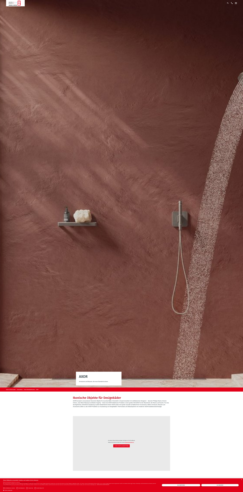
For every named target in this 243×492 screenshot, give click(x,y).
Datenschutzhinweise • (24, 482)
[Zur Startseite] (15, 3)
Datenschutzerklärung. (129, 442)
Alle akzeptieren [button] (181, 485)
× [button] (241, 479)
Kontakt (35, 482)
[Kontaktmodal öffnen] (232, 3)
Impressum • (31, 482)
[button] (236, 3)
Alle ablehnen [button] (220, 485)
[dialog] (121, 485)
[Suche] (228, 3)
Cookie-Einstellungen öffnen (121, 445)
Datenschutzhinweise (7, 485)
